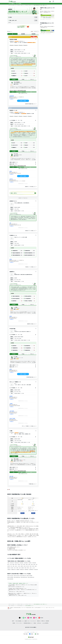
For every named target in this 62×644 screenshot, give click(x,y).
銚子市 (8, 564)
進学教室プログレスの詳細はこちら (30, 230)
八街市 (15, 567)
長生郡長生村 (36, 569)
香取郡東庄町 (26, 569)
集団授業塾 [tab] (33, 33)
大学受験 (30, 617)
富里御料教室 (12, 95)
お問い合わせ (39, 623)
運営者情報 (47, 620)
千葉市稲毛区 (21, 562)
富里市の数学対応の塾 (24, 577)
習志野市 (8, 566)
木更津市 (19, 564)
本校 (10, 222)
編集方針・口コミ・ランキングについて (30, 620)
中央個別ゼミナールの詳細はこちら (30, 266)
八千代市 (19, 566)
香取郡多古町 (22, 569)
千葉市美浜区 (34, 562)
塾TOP (9, 5)
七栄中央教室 (12, 411)
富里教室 (11, 396)
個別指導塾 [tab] (23, 33)
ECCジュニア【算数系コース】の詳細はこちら (28, 426)
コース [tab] (33, 79)
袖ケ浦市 (12, 567)
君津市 (31, 566)
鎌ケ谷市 (27, 566)
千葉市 (8, 562)
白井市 (20, 567)
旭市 (36, 564)
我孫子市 (22, 566)
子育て (36, 617)
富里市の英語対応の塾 (17, 577)
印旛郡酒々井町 (13, 569)
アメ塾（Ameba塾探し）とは (19, 620)
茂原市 (27, 564)
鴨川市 (25, 566)
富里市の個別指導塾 (10, 578)
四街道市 (8, 567)
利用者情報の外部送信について (28, 623)
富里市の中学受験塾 (29, 575)
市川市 (11, 564)
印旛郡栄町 (17, 569)
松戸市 (22, 564)
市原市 (13, 566)
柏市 (11, 566)
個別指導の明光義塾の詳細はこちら (30, 103)
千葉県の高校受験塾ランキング (21, 605)
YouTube (41, 617)
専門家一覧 (43, 620)
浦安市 (36, 566)
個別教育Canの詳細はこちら (31, 323)
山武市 (31, 567)
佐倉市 (32, 564)
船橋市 (13, 564)
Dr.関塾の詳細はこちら (32, 483)
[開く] (35, 120)
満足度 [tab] (14, 79)
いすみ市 (33, 567)
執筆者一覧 (38, 620)
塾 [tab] (12, 33)
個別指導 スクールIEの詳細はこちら (30, 186)
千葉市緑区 (30, 562)
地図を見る (11, 174)
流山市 (16, 566)
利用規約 (14, 623)
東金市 (34, 564)
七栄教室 (11, 403)
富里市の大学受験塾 (10, 577)
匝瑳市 (25, 567)
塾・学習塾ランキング (13, 5)
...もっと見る (34, 87)
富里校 (11, 171)
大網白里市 (9, 569)
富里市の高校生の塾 (23, 575)
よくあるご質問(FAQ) (45, 623)
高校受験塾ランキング (13, 605)
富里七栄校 (11, 476)
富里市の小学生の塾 (10, 575)
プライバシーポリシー (19, 623)
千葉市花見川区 (16, 562)
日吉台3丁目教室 (12, 418)
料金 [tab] (23, 79)
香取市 (28, 567)
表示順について (10, 31)
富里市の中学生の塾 (16, 575)
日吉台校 (11, 178)
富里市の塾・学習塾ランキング (29, 5)
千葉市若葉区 (26, 562)
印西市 (17, 567)
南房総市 (22, 567)
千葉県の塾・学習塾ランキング (21, 5)
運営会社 (35, 623)
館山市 (16, 564)
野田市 (24, 564)
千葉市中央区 (12, 562)
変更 (36, 17)
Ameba (26, 633)
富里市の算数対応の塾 (31, 577)
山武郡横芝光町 (31, 569)
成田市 (29, 564)
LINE (25, 617)
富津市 (33, 566)
